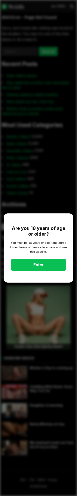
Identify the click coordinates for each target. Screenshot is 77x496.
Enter (38, 265)
